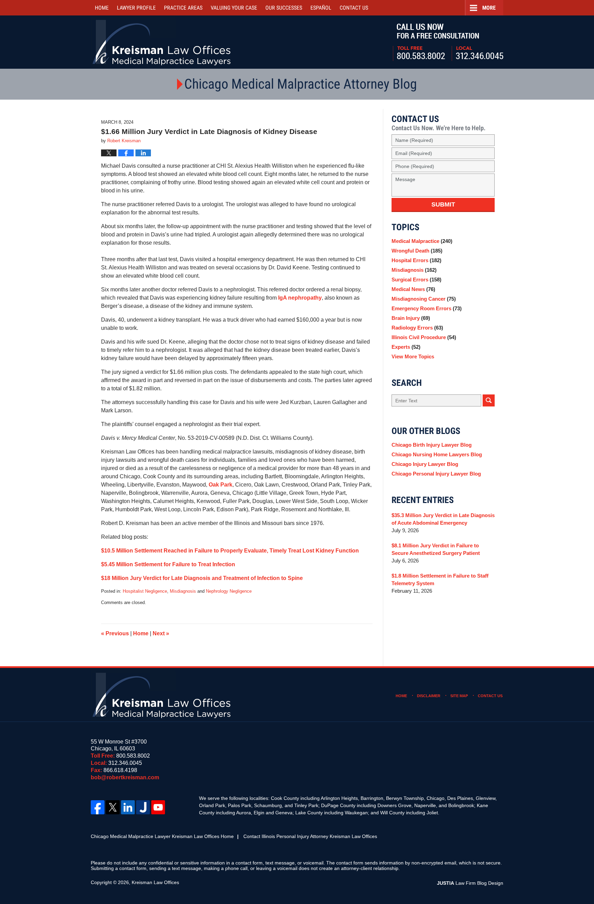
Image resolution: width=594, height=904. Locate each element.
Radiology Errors (417, 328)
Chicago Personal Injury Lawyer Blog (436, 474)
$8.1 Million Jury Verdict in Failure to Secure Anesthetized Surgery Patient (436, 549)
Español (320, 7)
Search (489, 400)
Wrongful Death (417, 251)
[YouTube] (158, 807)
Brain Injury (411, 318)
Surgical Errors (416, 279)
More (489, 7)
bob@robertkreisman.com (125, 777)
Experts (406, 347)
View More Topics (413, 356)
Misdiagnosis (183, 591)
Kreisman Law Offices (155, 882)
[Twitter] (112, 807)
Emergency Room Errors (427, 308)
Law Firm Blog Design (470, 883)
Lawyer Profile (136, 7)
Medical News (413, 289)
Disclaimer (428, 696)
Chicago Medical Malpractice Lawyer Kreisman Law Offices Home (162, 836)
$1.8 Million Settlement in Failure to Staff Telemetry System (440, 579)
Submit (443, 204)
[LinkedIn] (127, 807)
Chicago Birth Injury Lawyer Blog (432, 445)
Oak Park (220, 485)
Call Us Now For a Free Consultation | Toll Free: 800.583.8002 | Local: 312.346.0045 (448, 42)
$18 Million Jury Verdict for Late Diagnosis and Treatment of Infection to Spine (202, 578)
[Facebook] (97, 807)
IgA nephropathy (300, 298)
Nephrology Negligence (229, 591)
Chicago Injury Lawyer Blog (425, 464)
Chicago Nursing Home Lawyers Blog (437, 454)
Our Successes (283, 7)
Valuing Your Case (234, 7)
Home (102, 7)
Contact (354, 7)
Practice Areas (183, 7)
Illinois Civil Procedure (424, 337)
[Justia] (143, 807)
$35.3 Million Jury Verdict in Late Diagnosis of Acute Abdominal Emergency (443, 519)
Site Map (459, 696)
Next (161, 633)
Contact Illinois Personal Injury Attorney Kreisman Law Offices (310, 836)
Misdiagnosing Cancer (424, 299)
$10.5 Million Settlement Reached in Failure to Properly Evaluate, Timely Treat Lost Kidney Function (230, 551)
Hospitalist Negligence (145, 591)
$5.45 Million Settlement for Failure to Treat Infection (168, 564)
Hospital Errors (416, 260)
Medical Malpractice (422, 241)
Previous (115, 633)
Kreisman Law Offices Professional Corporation (162, 42)
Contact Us (490, 696)
